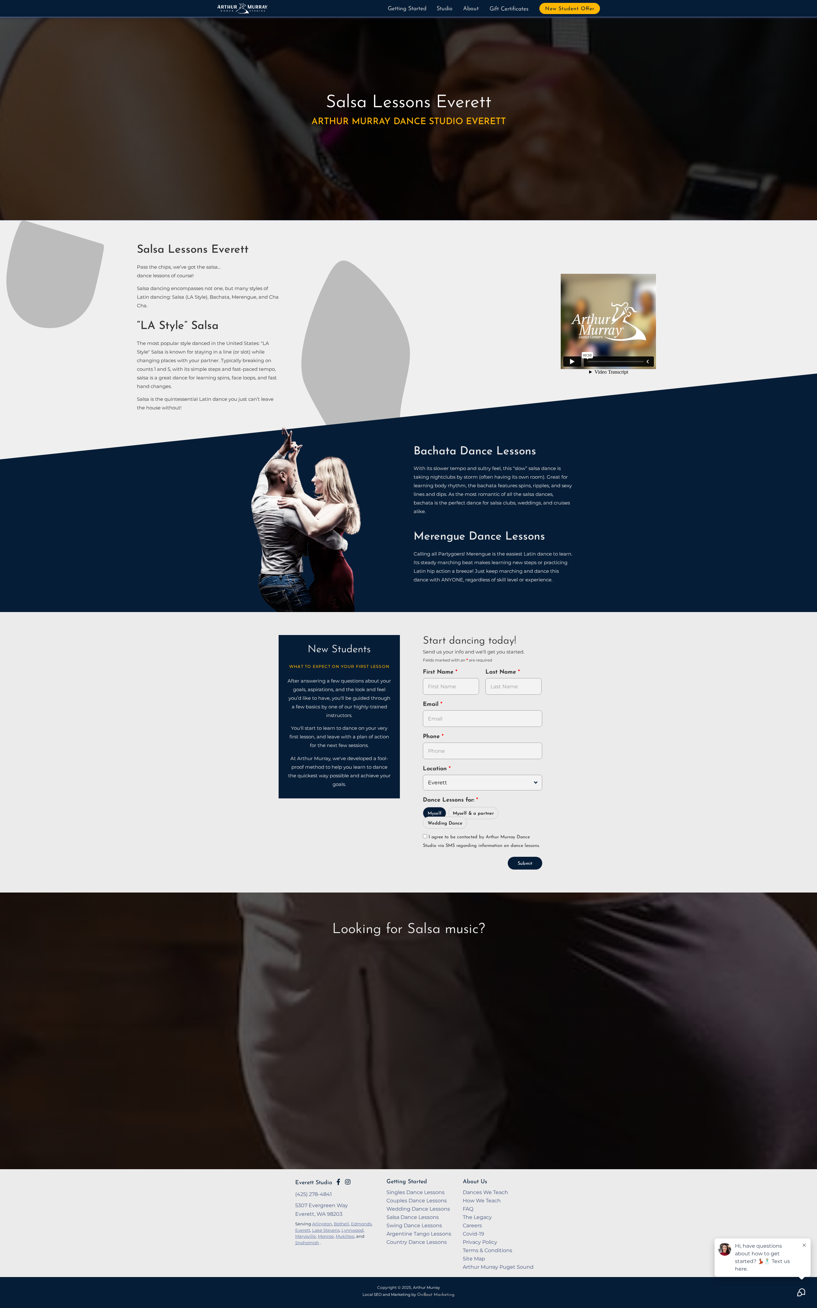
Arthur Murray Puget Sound (498, 1267)
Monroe (326, 1236)
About (471, 9)
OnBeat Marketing (435, 1295)
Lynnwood (352, 1230)
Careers (472, 1225)
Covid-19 (473, 1233)
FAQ (468, 1209)
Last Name (501, 672)
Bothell (341, 1223)
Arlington (322, 1223)
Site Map (474, 1258)
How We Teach (482, 1200)
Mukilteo (345, 1236)
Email (431, 704)
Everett (302, 1230)
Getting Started (407, 9)
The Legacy (477, 1217)
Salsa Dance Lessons (412, 1217)
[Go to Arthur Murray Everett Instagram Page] (347, 1182)
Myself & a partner (473, 813)
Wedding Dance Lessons (418, 1209)
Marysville (305, 1236)
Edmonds (361, 1223)
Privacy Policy (480, 1242)
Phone (432, 737)
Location (436, 769)
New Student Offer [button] (570, 8)
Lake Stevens (326, 1230)
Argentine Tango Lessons (418, 1233)
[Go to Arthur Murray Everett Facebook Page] (338, 1182)
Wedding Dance (445, 823)
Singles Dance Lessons (415, 1192)
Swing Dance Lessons (414, 1225)
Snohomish (307, 1242)
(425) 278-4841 (313, 1194)
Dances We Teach (485, 1192)
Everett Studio (313, 1182)
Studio (445, 9)
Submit (525, 863)
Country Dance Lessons (416, 1242)
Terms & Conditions (487, 1250)
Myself (435, 813)
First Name (439, 672)
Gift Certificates (509, 9)
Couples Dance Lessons (416, 1200)
